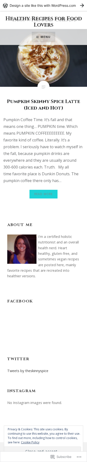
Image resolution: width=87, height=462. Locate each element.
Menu (46, 37)
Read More (43, 194)
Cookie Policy (30, 442)
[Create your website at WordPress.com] (43, 5)
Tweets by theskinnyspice (27, 370)
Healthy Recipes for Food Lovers (43, 22)
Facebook (20, 301)
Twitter (18, 359)
